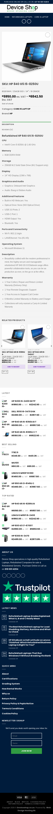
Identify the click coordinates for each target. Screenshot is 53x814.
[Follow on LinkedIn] (23, 575)
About (5, 673)
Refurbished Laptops (22, 17)
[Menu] (3, 8)
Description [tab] (8, 124)
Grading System (11, 683)
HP (11, 113)
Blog (17, 802)
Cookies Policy (10, 713)
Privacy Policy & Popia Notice (17, 703)
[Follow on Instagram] (9, 575)
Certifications (9, 678)
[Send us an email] (18, 575)
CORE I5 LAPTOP (41, 17)
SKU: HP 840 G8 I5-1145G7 (36, 353)
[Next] (51, 351)
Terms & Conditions (13, 708)
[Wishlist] (41, 8)
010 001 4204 (11, 569)
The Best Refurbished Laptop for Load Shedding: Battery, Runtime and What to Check (30, 629)
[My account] (45, 8)
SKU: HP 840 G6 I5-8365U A (13, 353)
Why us (6, 693)
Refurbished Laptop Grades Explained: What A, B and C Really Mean (29, 617)
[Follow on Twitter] (13, 575)
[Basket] (49, 8)
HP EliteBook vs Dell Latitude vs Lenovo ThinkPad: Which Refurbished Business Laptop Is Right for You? (30, 642)
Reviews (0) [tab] (7, 130)
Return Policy (9, 698)
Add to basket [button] (13, 367)
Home (7, 17)
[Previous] (2, 351)
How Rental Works (12, 688)
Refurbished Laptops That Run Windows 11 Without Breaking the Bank (30, 654)
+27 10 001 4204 (41, 2)
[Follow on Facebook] (4, 575)
